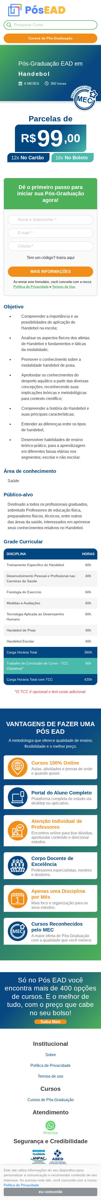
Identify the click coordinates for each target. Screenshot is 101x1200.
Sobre (50, 1055)
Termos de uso (50, 1076)
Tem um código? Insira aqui (51, 258)
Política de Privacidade (31, 287)
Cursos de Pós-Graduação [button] (50, 38)
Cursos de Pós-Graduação (50, 1100)
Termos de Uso (63, 287)
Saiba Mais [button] (50, 1022)
